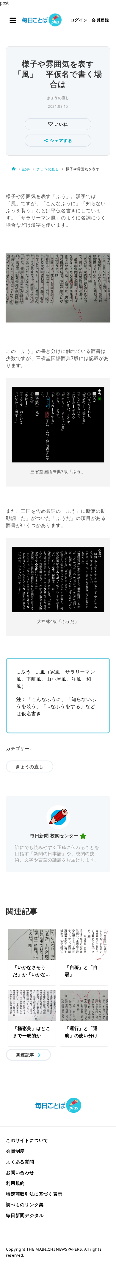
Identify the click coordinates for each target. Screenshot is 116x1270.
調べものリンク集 (24, 1204)
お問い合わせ (20, 1172)
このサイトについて (27, 1140)
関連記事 (25, 1055)
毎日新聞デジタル (24, 1215)
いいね (60, 124)
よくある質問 (20, 1162)
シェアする (61, 140)
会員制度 (15, 1151)
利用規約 (15, 1183)
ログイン (79, 20)
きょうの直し (58, 97)
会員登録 (100, 20)
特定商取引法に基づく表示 (34, 1194)
